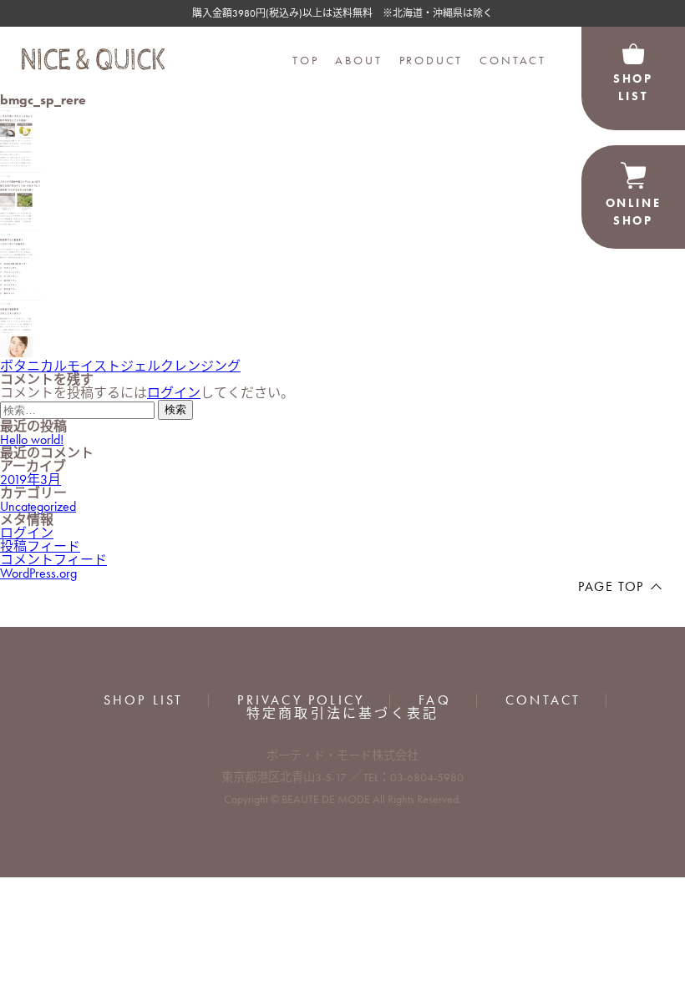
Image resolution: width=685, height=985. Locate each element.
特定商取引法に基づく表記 (342, 713)
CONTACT (513, 60)
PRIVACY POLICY (300, 700)
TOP (305, 60)
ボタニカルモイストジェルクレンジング (120, 366)
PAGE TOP (611, 586)
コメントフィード (53, 559)
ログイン (173, 393)
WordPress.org (38, 573)
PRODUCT (431, 60)
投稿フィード (40, 546)
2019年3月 (30, 479)
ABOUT (358, 60)
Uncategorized (38, 506)
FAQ (435, 700)
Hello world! (31, 439)
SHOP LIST (144, 700)
